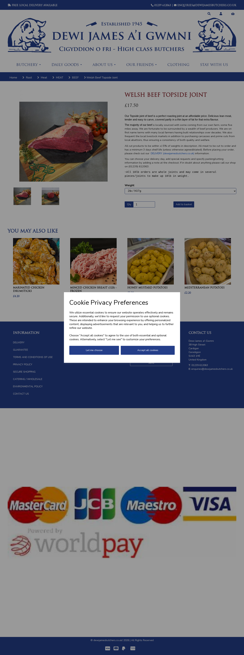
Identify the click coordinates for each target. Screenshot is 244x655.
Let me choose (94, 350)
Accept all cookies (147, 350)
